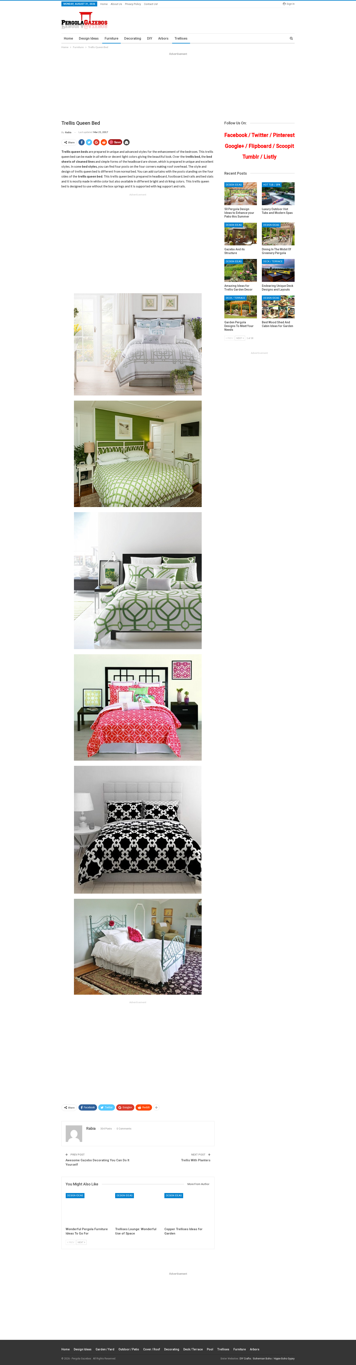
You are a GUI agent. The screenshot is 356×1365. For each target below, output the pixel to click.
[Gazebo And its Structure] (240, 233)
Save (117, 142)
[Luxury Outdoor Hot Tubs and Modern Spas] (278, 193)
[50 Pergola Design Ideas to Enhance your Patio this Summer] (240, 193)
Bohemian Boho (262, 1358)
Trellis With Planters (195, 1160)
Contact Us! (151, 4)
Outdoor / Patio (128, 1349)
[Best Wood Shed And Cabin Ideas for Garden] (278, 306)
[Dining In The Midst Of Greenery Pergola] (278, 233)
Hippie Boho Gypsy (284, 1358)
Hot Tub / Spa (271, 184)
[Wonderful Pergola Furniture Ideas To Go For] (88, 1209)
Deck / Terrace (273, 261)
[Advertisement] (178, 87)
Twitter (260, 135)
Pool (210, 1349)
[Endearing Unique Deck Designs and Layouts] (278, 270)
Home (104, 4)
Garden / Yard (105, 1349)
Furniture (111, 38)
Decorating (132, 38)
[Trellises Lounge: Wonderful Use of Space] (138, 1209)
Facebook (235, 135)
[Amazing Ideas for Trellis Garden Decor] (240, 270)
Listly (270, 157)
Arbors (163, 38)
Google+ (234, 146)
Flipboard (260, 146)
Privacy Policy (133, 4)
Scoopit (285, 146)
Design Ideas (89, 38)
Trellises (180, 38)
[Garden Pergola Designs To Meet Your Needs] (240, 306)
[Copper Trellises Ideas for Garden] (187, 1209)
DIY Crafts (245, 1358)
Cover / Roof (151, 1349)
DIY (149, 38)
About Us (116, 4)
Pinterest (284, 135)
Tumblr (250, 157)
